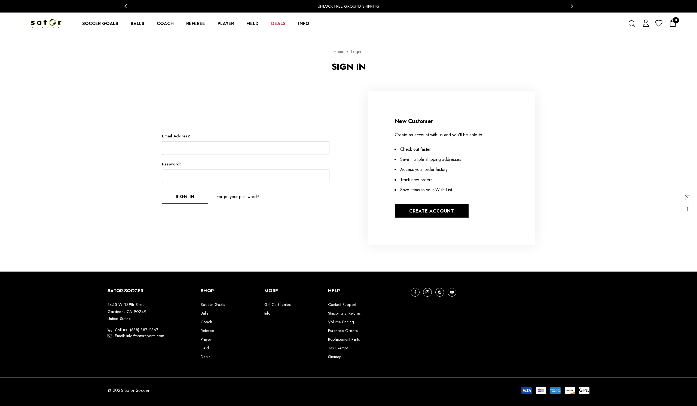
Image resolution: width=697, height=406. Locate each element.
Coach (206, 322)
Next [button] (571, 6)
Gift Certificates (277, 304)
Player (206, 339)
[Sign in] (644, 23)
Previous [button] (125, 6)
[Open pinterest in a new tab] (439, 292)
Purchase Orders (343, 331)
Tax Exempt (338, 348)
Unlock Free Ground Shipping (349, 6)
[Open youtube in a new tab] (452, 292)
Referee (207, 331)
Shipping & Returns (344, 313)
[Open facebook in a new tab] (415, 292)
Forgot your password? (237, 196)
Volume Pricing (341, 322)
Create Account (431, 211)
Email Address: (176, 136)
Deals (205, 357)
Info (267, 313)
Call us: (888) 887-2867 (136, 330)
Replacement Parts (344, 339)
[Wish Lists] (658, 24)
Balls (205, 313)
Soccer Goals (213, 304)
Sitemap (335, 357)
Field (205, 348)
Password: (171, 164)
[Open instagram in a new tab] (427, 292)
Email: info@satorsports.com (139, 336)
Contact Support (342, 304)
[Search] (631, 23)
